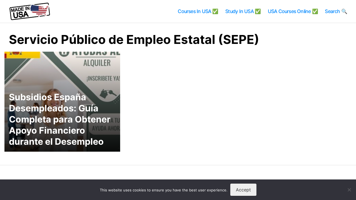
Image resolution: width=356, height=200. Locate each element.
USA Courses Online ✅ (293, 11)
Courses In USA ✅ (198, 11)
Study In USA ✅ (243, 11)
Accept (243, 189)
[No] (349, 189)
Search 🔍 (336, 11)
